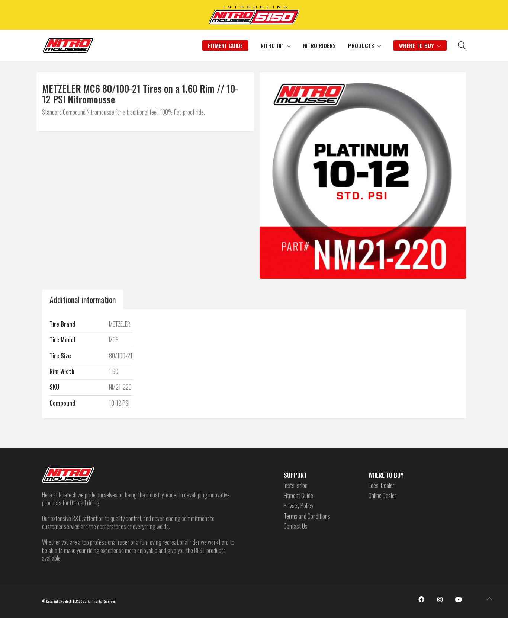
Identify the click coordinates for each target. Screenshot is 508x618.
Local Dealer (382, 486)
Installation (296, 486)
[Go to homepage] (68, 45)
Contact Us (296, 526)
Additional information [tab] (82, 299)
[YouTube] (458, 599)
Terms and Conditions (307, 516)
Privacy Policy (298, 506)
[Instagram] (440, 599)
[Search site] (462, 46)
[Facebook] (421, 599)
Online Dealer (382, 496)
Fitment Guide (298, 496)
